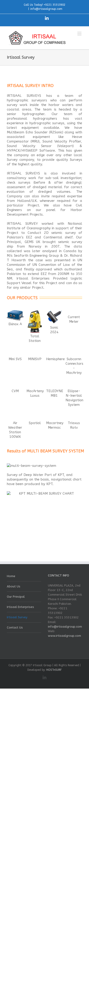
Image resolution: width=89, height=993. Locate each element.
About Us (13, 586)
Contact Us (15, 627)
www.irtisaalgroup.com (64, 635)
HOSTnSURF (54, 669)
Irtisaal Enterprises (20, 607)
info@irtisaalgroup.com (46, 9)
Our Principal (16, 596)
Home (11, 576)
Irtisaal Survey (17, 617)
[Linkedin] (47, 18)
